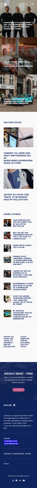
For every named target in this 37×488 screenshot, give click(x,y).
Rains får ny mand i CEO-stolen (22, 246)
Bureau (6, 464)
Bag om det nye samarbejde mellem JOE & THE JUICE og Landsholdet (22, 236)
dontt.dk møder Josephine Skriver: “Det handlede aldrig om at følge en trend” (22, 300)
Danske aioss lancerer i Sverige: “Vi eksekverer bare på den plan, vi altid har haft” (23, 260)
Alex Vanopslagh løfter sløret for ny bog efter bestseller (22, 223)
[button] (32, 4)
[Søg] (26, 4)
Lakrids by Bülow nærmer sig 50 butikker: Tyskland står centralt (22, 274)
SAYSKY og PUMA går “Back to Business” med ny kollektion (16, 197)
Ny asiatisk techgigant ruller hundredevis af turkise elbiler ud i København (22, 315)
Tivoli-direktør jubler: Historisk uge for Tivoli (25, 342)
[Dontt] (6, 4)
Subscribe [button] (18, 389)
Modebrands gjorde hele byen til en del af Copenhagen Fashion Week (23, 287)
